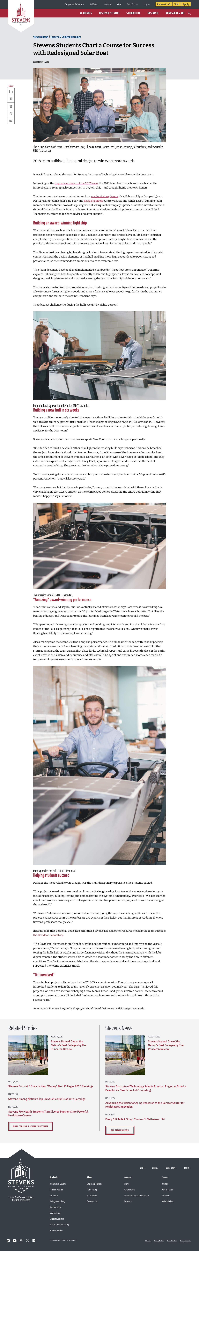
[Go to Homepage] (21, 16)
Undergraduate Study (57, 1201)
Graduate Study (55, 1207)
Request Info (164, 4)
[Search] (189, 13)
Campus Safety (129, 1189)
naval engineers (93, 200)
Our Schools (54, 1195)
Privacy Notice (159, 1241)
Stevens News (40, 37)
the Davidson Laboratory (48, 935)
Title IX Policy (172, 1241)
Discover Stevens (109, 13)
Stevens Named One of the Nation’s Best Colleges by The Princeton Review (68, 1045)
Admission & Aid (175, 13)
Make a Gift (170, 1168)
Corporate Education (57, 1219)
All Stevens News (120, 1130)
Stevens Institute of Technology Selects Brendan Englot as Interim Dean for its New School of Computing (145, 1088)
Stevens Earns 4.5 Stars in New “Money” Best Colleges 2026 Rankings (50, 1086)
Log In (147, 4)
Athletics (94, 4)
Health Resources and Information (136, 1195)
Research (153, 13)
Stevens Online (55, 1213)
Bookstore (128, 1201)
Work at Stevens (167, 1189)
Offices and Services (94, 1184)
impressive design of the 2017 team (76, 183)
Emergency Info (185, 1241)
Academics (86, 13)
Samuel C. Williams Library (59, 1224)
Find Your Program (56, 1189)
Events (126, 1184)
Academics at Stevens (58, 1184)
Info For (131, 4)
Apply (186, 4)
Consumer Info (92, 1201)
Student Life (133, 13)
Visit (176, 4)
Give (119, 4)
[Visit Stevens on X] (27, 1240)
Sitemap (148, 1241)
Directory (165, 1184)
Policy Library (92, 1189)
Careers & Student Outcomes (66, 37)
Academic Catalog (56, 1230)
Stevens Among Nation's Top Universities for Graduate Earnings (46, 1099)
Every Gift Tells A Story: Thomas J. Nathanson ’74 (135, 1119)
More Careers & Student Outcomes (30, 1126)
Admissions (166, 1195)
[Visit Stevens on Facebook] (34, 1240)
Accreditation (92, 1195)
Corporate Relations (74, 4)
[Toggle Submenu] (137, 4)
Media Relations (167, 1201)
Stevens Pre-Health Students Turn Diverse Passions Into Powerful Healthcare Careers (48, 1113)
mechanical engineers (104, 196)
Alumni (107, 4)
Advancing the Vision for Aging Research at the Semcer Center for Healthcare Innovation (144, 1104)
